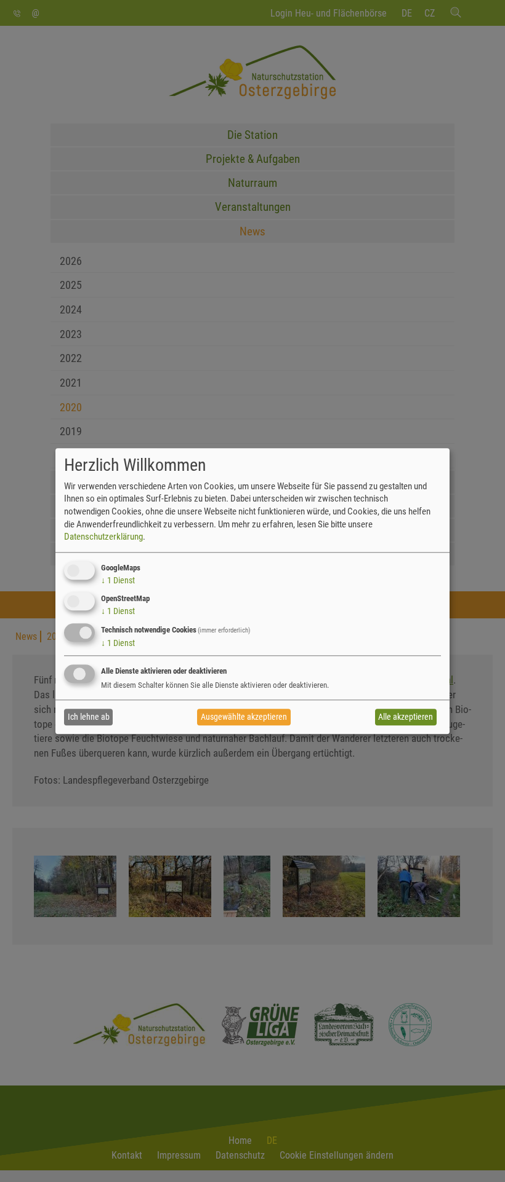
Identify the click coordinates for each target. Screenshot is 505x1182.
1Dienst (118, 580)
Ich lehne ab (89, 717)
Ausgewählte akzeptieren (244, 717)
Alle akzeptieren (405, 717)
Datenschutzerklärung (103, 536)
